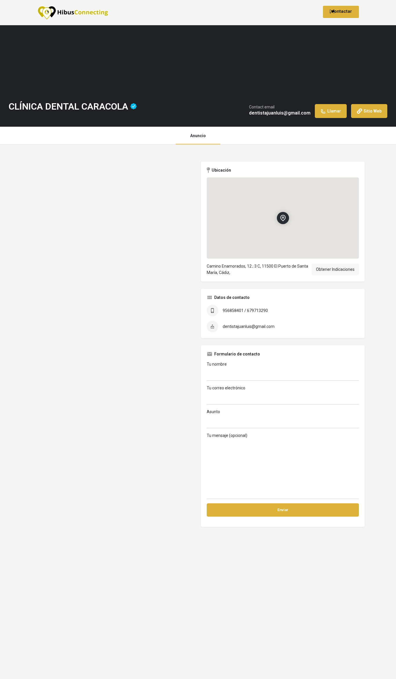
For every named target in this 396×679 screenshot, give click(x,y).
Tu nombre (217, 364)
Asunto (213, 411)
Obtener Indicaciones (335, 269)
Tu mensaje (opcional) (227, 435)
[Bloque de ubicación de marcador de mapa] (283, 218)
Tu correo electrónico (226, 388)
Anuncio (198, 135)
